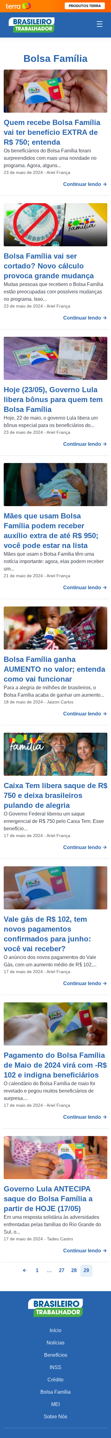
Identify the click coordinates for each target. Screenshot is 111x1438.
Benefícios (55, 1355)
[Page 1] (24, 1271)
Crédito (55, 1379)
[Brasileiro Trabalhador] (32, 24)
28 (74, 1270)
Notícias (55, 1342)
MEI (55, 1404)
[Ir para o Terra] (18, 6)
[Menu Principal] (99, 25)
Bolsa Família (55, 1392)
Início (55, 1330)
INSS (55, 1367)
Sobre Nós (55, 1416)
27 (61, 1270)
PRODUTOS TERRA (85, 6)
